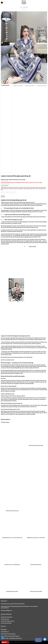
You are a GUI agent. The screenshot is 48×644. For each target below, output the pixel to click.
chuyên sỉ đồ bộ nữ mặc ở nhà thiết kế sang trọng (10, 636)
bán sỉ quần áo (28, 187)
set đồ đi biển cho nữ (5, 631)
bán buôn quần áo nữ (11, 187)
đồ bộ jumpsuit (3, 629)
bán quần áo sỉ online (23, 187)
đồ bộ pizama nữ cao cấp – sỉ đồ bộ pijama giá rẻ (12, 564)
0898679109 (4, 642)
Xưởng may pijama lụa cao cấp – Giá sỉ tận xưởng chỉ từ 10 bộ (12, 537)
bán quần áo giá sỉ (16, 187)
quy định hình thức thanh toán (6, 617)
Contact (11, 642)
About (30, 642)
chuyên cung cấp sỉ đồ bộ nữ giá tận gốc (8, 634)
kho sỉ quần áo (11, 188)
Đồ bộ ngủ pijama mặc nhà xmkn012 (12, 591)
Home (21, 7)
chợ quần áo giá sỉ (37, 187)
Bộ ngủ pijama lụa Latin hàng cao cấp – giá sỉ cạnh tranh (36, 537)
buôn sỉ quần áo (33, 187)
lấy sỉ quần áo (16, 188)
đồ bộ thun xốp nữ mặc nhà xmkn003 (36, 591)
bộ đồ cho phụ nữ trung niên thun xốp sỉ (12, 510)
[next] (45, 47)
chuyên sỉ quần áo (6, 188)
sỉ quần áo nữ (37, 188)
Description (3, 196)
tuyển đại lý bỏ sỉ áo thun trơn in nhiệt (21, 642)
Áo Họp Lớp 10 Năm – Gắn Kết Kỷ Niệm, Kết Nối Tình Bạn (11, 638)
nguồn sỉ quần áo (32, 188)
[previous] (3, 47)
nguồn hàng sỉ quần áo (27, 188)
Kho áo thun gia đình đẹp (35, 642)
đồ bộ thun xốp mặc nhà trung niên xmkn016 (36, 445)
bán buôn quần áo (4, 187)
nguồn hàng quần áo (21, 188)
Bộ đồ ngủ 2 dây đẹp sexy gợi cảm (36, 564)
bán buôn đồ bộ (25, 7)
